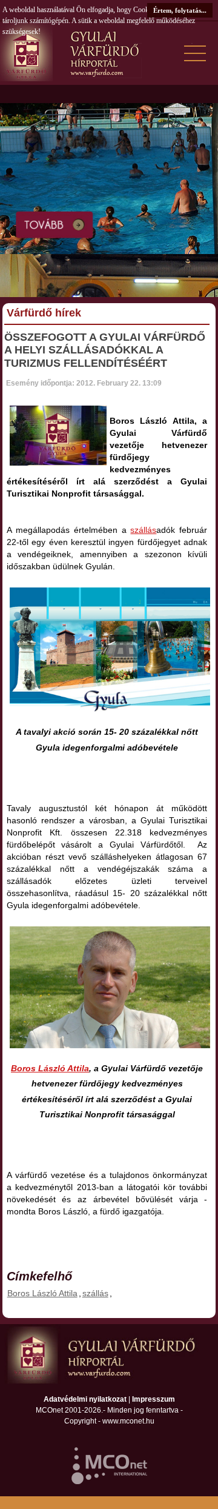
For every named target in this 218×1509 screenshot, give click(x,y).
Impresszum (153, 1399)
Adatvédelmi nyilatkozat (85, 1399)
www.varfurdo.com (109, 1354)
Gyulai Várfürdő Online (109, 51)
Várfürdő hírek (44, 313)
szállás (143, 530)
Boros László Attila (50, 1068)
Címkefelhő (39, 1276)
